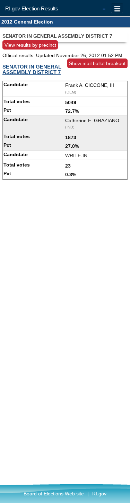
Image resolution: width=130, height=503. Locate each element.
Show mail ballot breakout (97, 63)
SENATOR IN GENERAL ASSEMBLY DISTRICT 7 (31, 69)
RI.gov (99, 493)
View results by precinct (30, 45)
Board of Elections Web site (54, 493)
